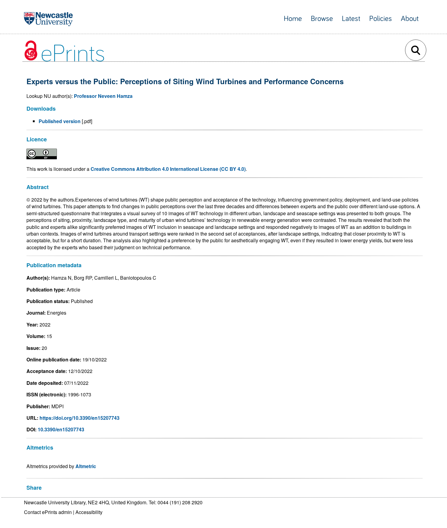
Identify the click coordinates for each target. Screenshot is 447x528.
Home (293, 18)
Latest (351, 18)
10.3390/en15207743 (61, 429)
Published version (60, 121)
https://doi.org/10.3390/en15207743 (80, 417)
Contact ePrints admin (48, 512)
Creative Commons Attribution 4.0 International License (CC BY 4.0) (168, 168)
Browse (322, 18)
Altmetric (85, 466)
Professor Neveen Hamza (103, 95)
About (410, 18)
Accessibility (88, 512)
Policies (380, 18)
